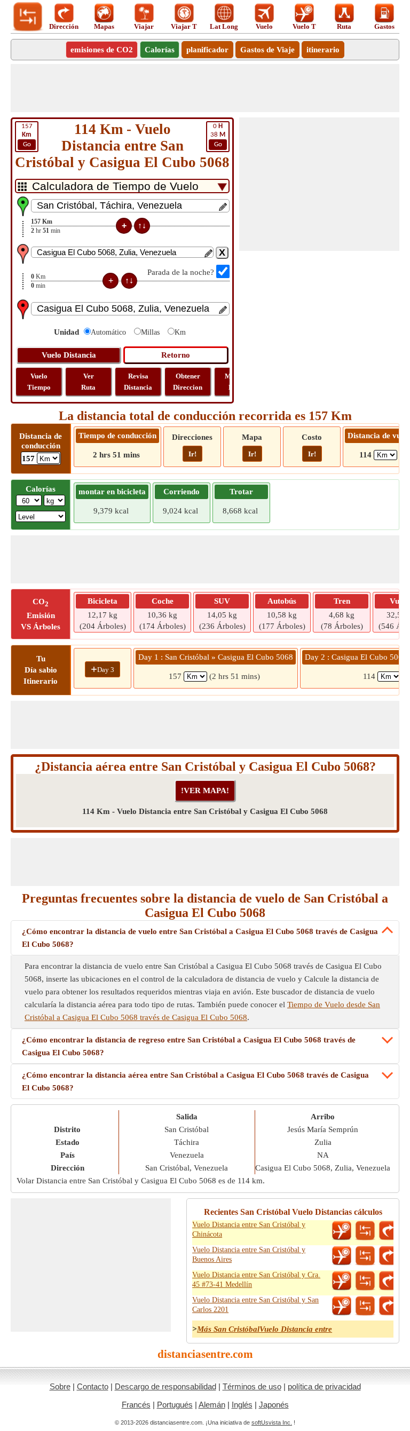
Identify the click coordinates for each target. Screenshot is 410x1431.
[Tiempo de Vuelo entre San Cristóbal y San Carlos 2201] (341, 1306)
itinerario (323, 49)
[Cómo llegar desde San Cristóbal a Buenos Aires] (388, 1256)
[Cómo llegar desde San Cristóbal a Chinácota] (388, 1231)
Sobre (60, 1386)
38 (217, 135)
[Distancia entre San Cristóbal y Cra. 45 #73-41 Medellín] (365, 1281)
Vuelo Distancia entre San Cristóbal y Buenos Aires (248, 1254)
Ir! (192, 454)
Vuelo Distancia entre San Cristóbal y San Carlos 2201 (255, 1305)
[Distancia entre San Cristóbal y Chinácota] (365, 1231)
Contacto (92, 1386)
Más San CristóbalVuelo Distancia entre (264, 1329)
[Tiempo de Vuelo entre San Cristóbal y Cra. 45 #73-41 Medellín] (341, 1281)
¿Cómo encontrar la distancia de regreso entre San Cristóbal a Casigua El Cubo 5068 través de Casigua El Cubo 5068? (189, 1046)
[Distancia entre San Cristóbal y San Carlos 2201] (365, 1306)
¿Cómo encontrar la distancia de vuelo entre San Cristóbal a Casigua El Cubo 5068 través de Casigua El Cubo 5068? (200, 937)
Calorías (160, 49)
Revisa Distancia (138, 381)
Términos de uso (252, 1386)
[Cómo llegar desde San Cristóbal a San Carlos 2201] (388, 1306)
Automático (108, 332)
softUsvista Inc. (271, 1422)
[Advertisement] (205, 88)
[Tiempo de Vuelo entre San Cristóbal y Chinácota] (341, 1231)
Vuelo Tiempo (39, 381)
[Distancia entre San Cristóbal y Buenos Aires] (365, 1256)
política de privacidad (324, 1386)
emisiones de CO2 (101, 49)
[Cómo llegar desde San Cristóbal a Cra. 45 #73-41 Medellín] (388, 1281)
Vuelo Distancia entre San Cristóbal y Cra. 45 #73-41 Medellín (256, 1279)
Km (180, 332)
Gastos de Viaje (267, 49)
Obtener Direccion (187, 381)
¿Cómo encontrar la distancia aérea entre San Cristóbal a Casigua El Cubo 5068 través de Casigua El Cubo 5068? (195, 1081)
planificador (207, 49)
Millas (150, 332)
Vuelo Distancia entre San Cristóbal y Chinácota (248, 1229)
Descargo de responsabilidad (165, 1386)
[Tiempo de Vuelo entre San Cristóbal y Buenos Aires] (341, 1256)
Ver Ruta (88, 381)
